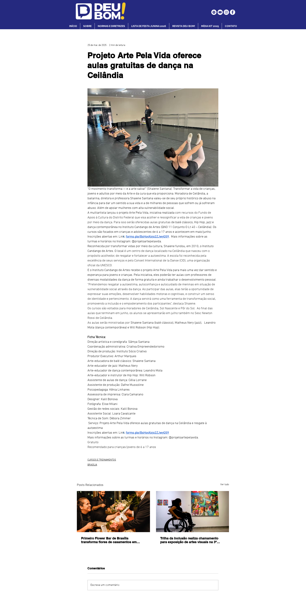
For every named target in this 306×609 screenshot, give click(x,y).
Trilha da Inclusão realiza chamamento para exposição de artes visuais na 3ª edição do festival (189, 540)
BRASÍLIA (92, 464)
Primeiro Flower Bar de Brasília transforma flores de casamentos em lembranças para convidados (109, 540)
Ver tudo (224, 484)
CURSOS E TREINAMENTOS (101, 459)
